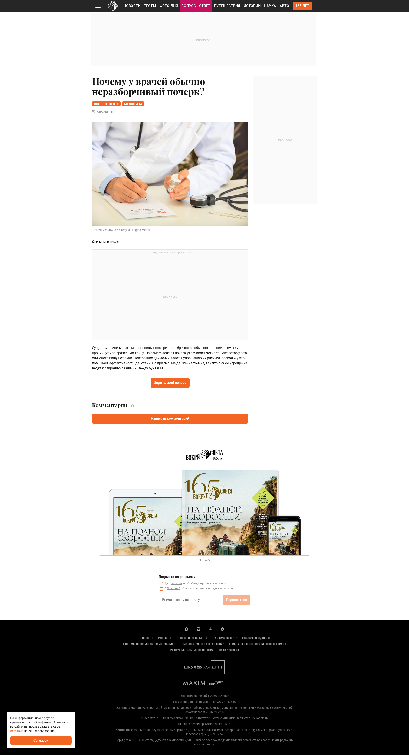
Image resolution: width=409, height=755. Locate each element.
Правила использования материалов (149, 643)
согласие (176, 583)
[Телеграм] (222, 629)
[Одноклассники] (210, 629)
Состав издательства (192, 638)
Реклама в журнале (256, 638)
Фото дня (169, 6)
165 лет (302, 6)
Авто (284, 6)
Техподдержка (229, 649)
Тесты (150, 6)
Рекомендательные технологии (192, 649)
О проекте (146, 638)
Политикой (173, 588)
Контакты (165, 638)
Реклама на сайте (224, 638)
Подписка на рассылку (177, 577)
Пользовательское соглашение (202, 643)
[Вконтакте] (198, 629)
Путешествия (227, 6)
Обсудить (105, 111)
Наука (270, 6)
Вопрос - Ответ (195, 6)
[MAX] (186, 629)
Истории (252, 6)
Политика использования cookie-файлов (257, 643)
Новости (132, 6)
